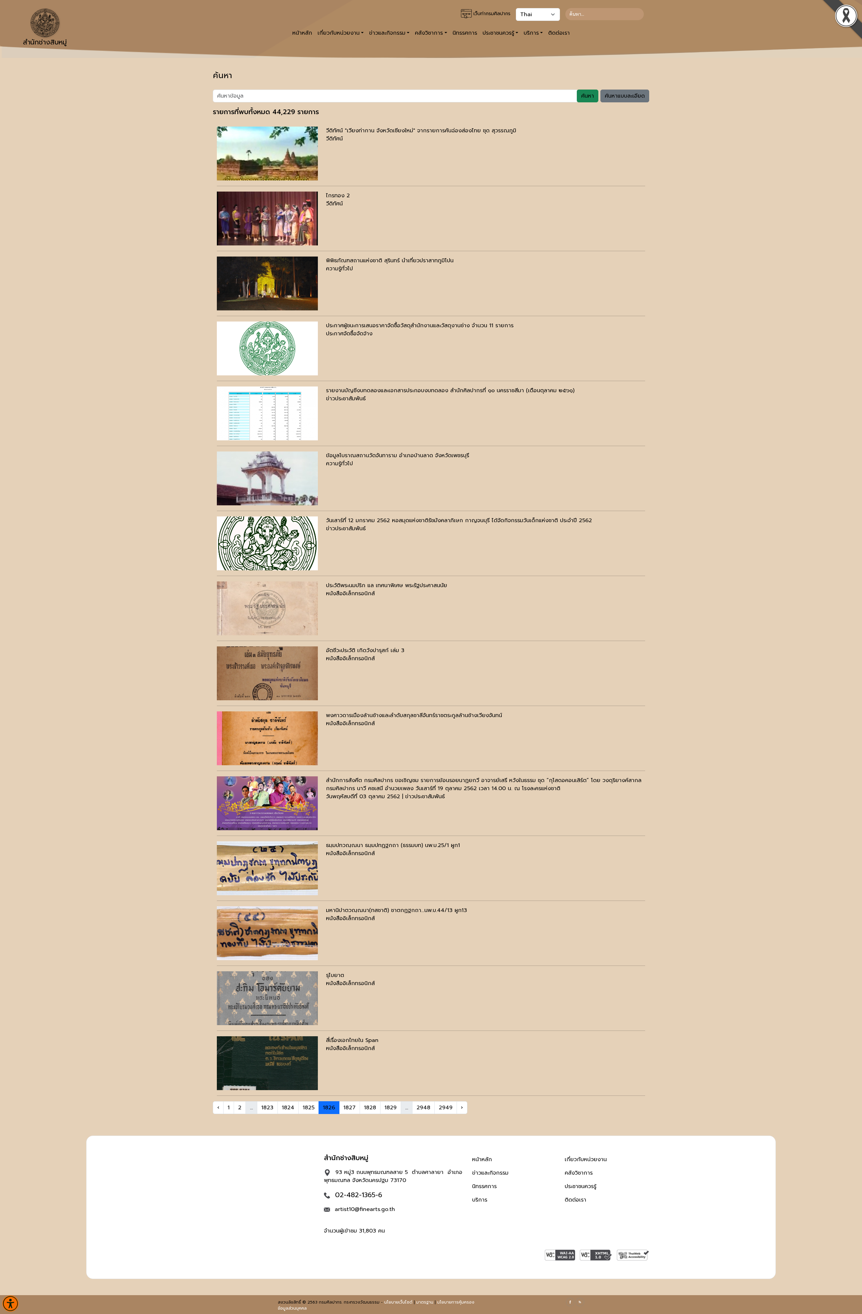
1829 (391, 1108)
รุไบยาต (335, 975)
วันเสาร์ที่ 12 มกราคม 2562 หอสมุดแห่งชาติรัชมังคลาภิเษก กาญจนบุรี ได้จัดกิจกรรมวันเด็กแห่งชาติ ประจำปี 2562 (459, 520)
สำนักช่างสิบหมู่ (45, 42)
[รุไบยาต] (267, 998)
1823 (267, 1108)
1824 (288, 1108)
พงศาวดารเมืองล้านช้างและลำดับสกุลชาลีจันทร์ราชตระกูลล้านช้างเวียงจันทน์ (414, 715)
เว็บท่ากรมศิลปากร (491, 13)
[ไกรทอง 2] (267, 218)
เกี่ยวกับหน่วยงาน (586, 1159)
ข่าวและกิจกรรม (490, 1173)
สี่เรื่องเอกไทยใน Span (352, 1040)
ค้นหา (587, 96)
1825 (308, 1108)
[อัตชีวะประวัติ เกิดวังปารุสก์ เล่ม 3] (267, 673)
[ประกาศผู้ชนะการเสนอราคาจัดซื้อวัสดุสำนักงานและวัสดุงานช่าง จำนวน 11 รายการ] (267, 348)
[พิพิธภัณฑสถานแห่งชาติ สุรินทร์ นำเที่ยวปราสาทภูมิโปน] (267, 283)
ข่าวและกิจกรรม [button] (387, 33)
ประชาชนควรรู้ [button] (498, 33)
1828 (370, 1108)
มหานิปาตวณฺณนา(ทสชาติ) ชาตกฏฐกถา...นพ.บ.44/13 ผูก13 (396, 910)
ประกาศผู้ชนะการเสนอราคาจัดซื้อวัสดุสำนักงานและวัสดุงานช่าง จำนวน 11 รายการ (419, 326)
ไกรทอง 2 (338, 196)
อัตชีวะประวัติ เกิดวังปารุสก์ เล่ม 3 (365, 650)
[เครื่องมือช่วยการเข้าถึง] (10, 1303)
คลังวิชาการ (579, 1173)
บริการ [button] (531, 33)
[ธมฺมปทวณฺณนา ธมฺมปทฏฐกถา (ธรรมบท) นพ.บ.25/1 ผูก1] (267, 868)
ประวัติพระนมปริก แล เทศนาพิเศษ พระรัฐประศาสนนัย (386, 585)
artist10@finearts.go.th (365, 1209)
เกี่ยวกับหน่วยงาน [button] (339, 33)
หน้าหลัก (302, 33)
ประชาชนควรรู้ (580, 1186)
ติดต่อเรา (559, 33)
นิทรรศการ (465, 33)
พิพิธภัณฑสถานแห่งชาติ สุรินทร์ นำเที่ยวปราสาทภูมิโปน (390, 261)
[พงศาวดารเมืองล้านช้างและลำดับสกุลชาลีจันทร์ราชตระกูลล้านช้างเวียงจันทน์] (267, 738)
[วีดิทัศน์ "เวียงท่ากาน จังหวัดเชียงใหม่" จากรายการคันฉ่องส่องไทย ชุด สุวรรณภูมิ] (267, 153)
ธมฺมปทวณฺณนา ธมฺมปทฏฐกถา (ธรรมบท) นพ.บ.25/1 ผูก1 (393, 845)
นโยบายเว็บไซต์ (398, 1302)
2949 (446, 1108)
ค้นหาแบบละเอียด (625, 96)
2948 (423, 1108)
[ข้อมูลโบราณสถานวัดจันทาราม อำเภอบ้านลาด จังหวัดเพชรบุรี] (267, 478)
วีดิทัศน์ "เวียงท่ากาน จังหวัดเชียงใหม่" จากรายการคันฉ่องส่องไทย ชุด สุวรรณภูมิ (421, 131)
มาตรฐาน (424, 1302)
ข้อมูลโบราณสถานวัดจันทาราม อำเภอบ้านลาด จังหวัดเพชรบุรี (397, 455)
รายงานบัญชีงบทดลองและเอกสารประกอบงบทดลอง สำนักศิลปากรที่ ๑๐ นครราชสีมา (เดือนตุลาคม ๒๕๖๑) (450, 390)
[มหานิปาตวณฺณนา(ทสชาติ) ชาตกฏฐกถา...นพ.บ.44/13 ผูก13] (267, 933)
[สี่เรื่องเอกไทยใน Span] (267, 1063)
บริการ (479, 1200)
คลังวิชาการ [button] (429, 33)
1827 (349, 1108)
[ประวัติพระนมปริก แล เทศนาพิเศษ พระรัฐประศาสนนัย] (267, 608)
